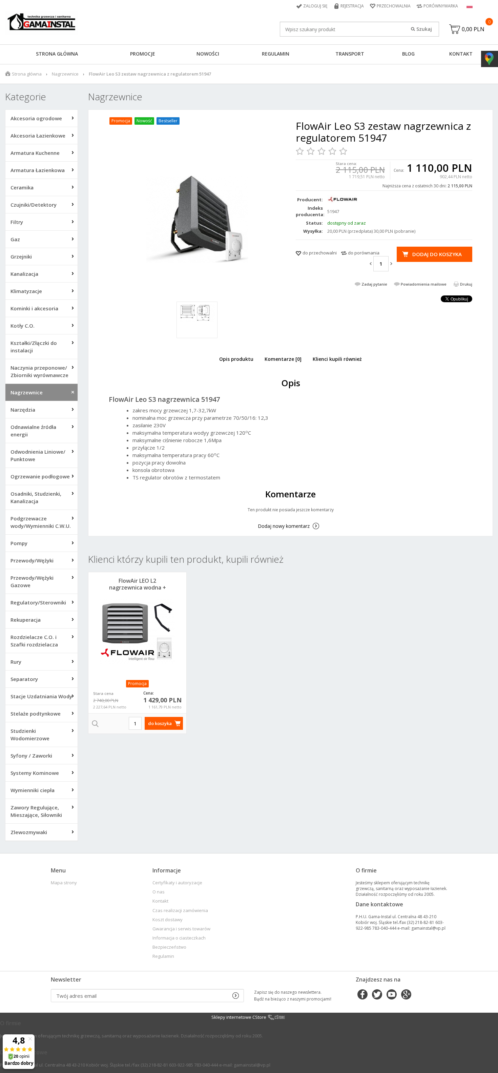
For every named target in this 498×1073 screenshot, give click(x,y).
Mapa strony (64, 882)
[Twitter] (377, 995)
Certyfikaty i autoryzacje (177, 882)
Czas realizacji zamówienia (180, 910)
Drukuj (466, 284)
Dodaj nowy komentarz (284, 526)
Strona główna (57, 53)
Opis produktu (236, 359)
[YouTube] (392, 995)
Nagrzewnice (65, 74)
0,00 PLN (473, 29)
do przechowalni (320, 253)
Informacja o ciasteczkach (179, 938)
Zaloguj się (315, 6)
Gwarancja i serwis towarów (181, 928)
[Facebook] (362, 995)
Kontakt (461, 53)
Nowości (207, 53)
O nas (158, 891)
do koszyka (160, 723)
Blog (408, 53)
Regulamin (275, 53)
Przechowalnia (394, 6)
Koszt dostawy (167, 919)
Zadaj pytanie (374, 284)
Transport (349, 53)
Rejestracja (352, 6)
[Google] (406, 995)
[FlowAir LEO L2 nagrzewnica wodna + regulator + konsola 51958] (137, 631)
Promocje (142, 53)
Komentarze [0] (283, 359)
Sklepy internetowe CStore (238, 1017)
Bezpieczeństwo (169, 947)
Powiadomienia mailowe (424, 284)
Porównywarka (440, 6)
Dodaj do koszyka (437, 254)
